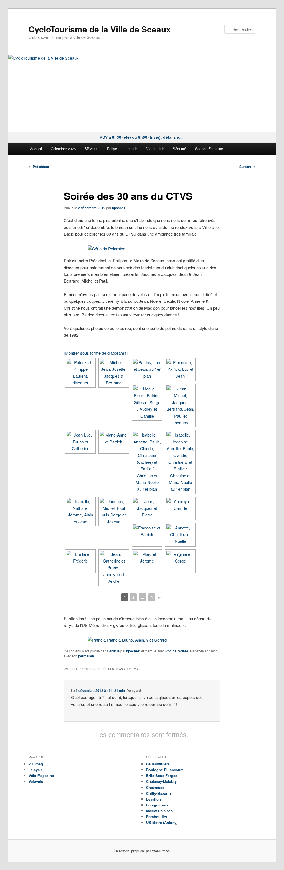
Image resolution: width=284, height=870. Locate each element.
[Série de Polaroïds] (142, 248)
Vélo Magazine (41, 775)
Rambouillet (156, 816)
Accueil (36, 148)
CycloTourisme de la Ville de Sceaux (100, 29)
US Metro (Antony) (162, 822)
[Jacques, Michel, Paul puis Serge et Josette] (114, 511)
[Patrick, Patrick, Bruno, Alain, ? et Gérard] (142, 640)
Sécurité (179, 148)
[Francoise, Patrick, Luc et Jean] (180, 369)
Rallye (112, 148)
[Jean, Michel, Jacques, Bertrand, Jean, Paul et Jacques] (180, 405)
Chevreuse (155, 787)
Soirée (183, 651)
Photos (170, 651)
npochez (118, 207)
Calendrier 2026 (63, 148)
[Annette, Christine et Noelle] (180, 534)
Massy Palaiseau (160, 810)
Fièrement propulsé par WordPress (142, 850)
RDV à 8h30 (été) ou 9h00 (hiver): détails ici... (142, 137)
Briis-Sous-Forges (161, 775)
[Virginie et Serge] (180, 561)
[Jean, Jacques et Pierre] (147, 508)
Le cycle (36, 769)
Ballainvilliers (158, 763)
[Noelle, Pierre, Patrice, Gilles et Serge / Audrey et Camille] (147, 402)
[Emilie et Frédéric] (80, 561)
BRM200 (91, 148)
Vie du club (155, 148)
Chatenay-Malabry (161, 781)
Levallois (154, 799)
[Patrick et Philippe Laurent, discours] (80, 372)
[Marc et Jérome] (147, 561)
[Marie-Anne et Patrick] (114, 442)
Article (114, 651)
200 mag (36, 763)
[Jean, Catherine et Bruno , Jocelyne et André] (114, 568)
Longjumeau (157, 805)
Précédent (39, 166)
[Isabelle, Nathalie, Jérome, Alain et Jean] (80, 511)
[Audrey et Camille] (180, 508)
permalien (86, 656)
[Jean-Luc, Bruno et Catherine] (80, 442)
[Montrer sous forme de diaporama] (96, 353)
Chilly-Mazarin (158, 793)
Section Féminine (209, 148)
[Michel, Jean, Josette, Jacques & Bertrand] (114, 372)
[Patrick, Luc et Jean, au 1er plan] (147, 369)
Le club (131, 148)
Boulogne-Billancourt (164, 769)
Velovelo (36, 781)
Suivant (247, 166)
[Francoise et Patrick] (147, 534)
